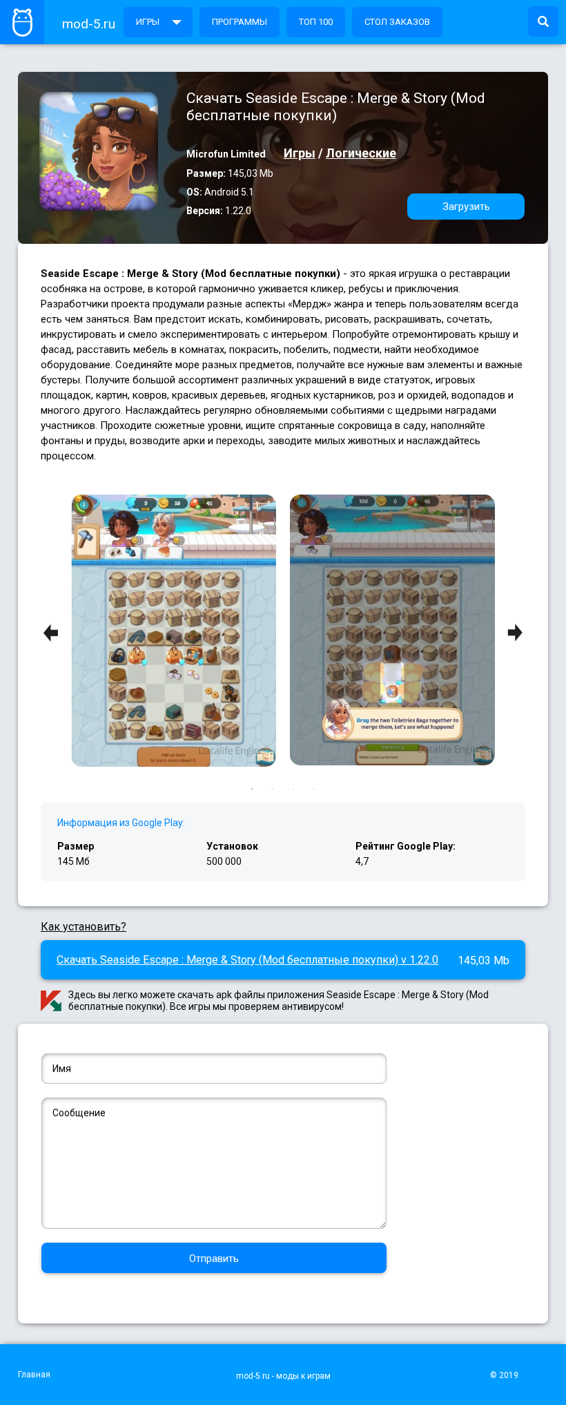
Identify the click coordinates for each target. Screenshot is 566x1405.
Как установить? (83, 926)
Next (515, 633)
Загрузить (466, 206)
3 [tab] (293, 789)
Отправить (214, 1258)
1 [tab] (252, 789)
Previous (51, 633)
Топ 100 (316, 22)
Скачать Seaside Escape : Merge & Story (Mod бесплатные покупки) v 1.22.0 (247, 959)
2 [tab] (273, 789)
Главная (34, 1374)
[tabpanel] (392, 631)
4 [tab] (314, 789)
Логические (361, 153)
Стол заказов (397, 22)
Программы (239, 22)
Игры (147, 22)
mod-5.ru (88, 24)
